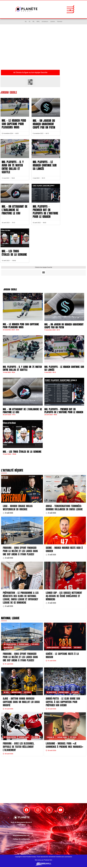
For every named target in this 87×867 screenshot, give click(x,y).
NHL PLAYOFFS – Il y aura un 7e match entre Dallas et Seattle (13, 167)
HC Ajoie (6, 692)
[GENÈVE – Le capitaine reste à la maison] (65, 636)
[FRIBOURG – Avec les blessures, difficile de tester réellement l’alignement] (22, 726)
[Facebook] (26, 810)
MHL (38, 21)
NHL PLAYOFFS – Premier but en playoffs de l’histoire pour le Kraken (45, 211)
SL (29, 21)
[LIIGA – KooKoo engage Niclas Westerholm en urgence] (22, 489)
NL (26, 21)
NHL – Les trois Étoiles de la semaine (14, 253)
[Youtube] (60, 810)
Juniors (52, 21)
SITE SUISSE (35, 644)
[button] (70, 9)
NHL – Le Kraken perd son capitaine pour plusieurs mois (14, 123)
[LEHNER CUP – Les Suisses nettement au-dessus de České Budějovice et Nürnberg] (65, 575)
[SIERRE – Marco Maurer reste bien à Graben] (65, 530)
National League (24, 644)
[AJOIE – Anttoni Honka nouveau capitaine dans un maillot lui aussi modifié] (22, 681)
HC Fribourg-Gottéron (10, 644)
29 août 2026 (9, 709)
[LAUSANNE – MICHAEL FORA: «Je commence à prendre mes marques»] (65, 726)
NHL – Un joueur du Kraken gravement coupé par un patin (44, 124)
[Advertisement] (43, 50)
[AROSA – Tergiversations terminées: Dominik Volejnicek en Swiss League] (65, 489)
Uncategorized (8, 647)
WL (34, 21)
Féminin (59, 21)
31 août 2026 (9, 513)
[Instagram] (37, 810)
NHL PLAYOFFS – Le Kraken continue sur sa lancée (45, 165)
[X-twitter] (49, 810)
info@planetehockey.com (21, 835)
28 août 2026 (9, 753)
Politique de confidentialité (21, 839)
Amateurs (45, 21)
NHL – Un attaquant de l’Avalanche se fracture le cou (14, 209)
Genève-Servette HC (53, 647)
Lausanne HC (50, 737)
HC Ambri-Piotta (51, 692)
